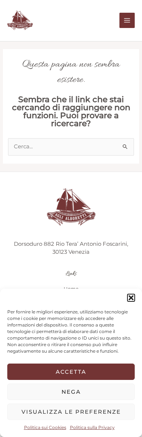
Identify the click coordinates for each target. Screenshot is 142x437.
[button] (131, 297)
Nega (71, 391)
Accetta (71, 371)
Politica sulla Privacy (92, 427)
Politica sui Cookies (45, 427)
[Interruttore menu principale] (127, 20)
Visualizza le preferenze (71, 411)
